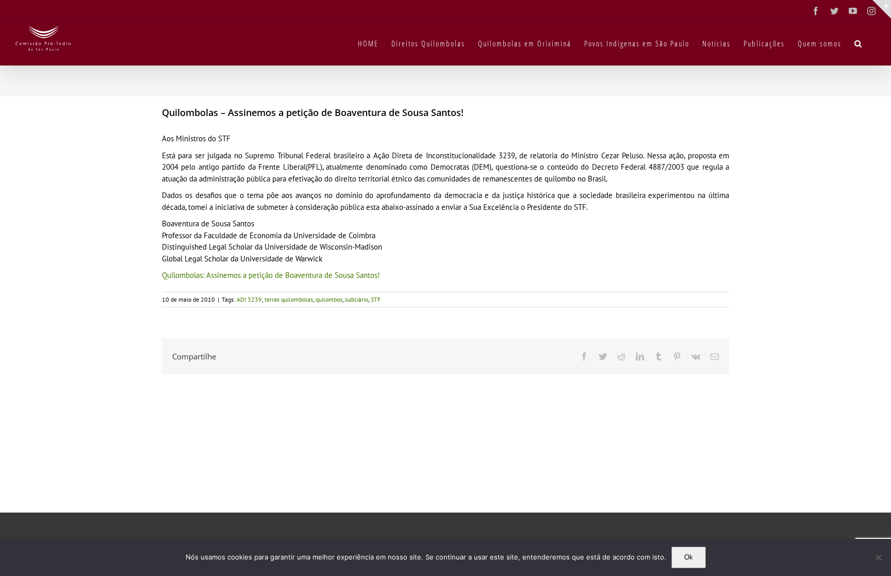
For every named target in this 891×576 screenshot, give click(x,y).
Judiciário (356, 299)
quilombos (329, 299)
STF (376, 299)
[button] (858, 43)
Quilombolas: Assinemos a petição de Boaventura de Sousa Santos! (271, 275)
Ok (688, 557)
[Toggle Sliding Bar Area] (881, 9)
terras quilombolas (289, 299)
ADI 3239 (249, 299)
